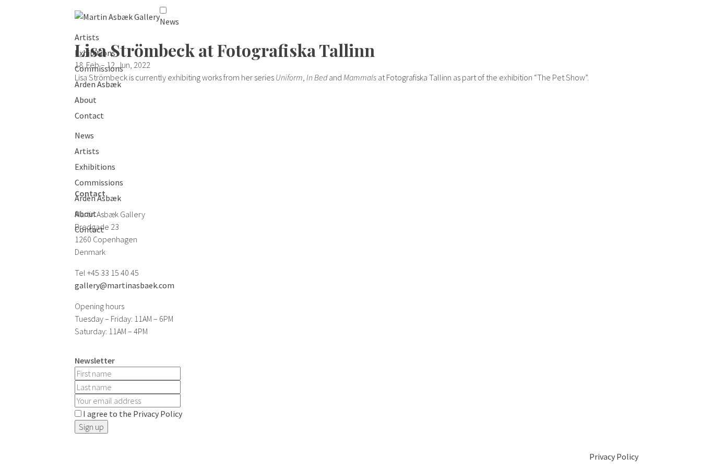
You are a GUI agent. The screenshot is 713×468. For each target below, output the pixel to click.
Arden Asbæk (98, 84)
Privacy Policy (613, 456)
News (169, 21)
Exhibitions (95, 53)
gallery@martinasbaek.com (124, 285)
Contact (89, 115)
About (86, 100)
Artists (87, 37)
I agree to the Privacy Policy (132, 413)
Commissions (99, 68)
